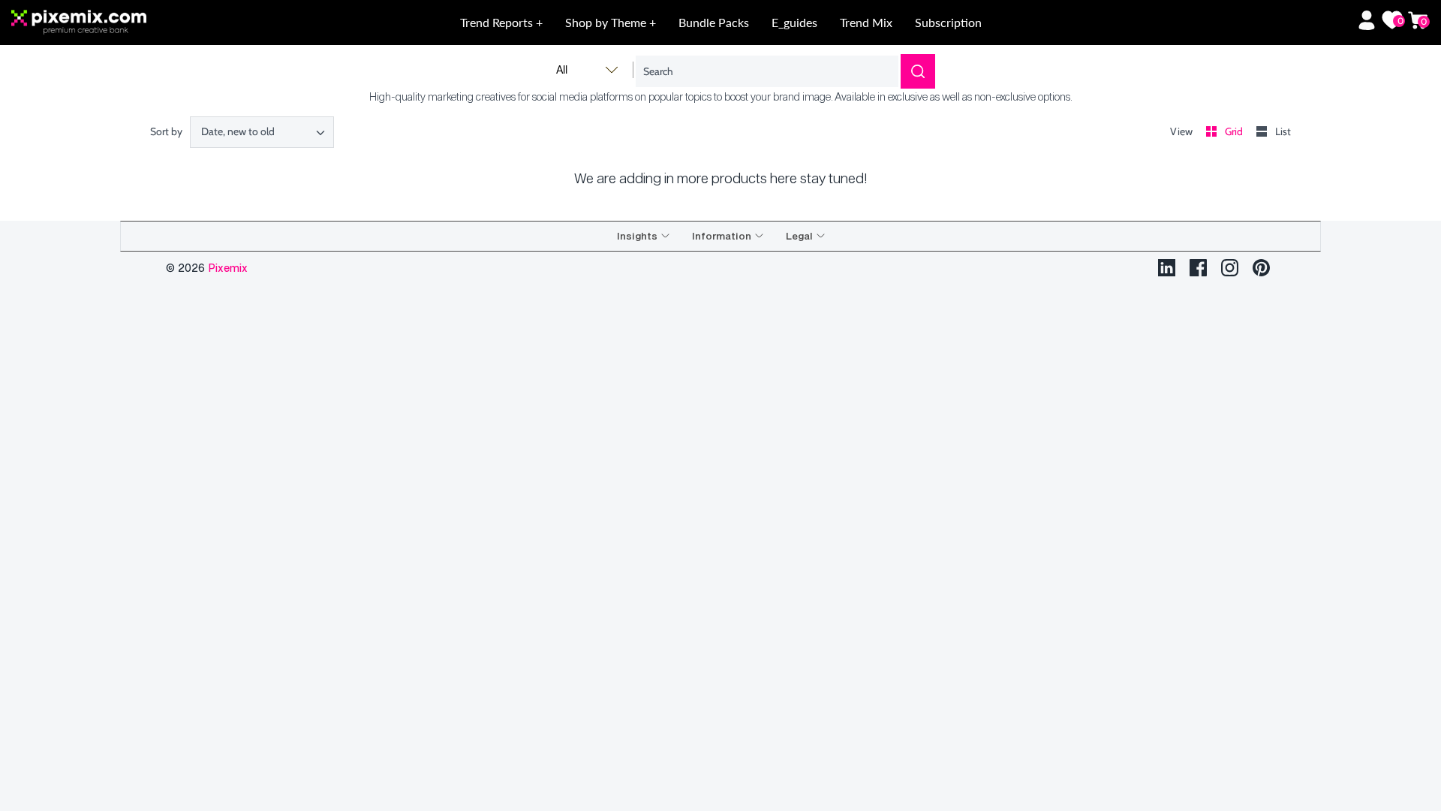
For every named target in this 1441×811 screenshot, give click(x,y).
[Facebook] (1198, 267)
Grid (1235, 131)
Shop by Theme (607, 22)
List (1283, 131)
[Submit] (918, 71)
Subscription (948, 22)
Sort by (166, 131)
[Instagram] (1229, 267)
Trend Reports (498, 22)
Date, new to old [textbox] (238, 131)
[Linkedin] (1166, 267)
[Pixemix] (153, 23)
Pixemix (228, 267)
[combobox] (262, 132)
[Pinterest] (1261, 267)
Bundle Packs (713, 22)
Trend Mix (866, 22)
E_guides (794, 22)
